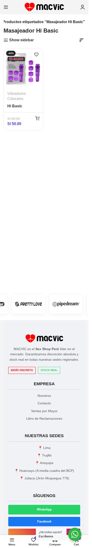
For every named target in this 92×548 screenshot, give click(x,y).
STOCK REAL (49, 370)
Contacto (44, 403)
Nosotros (44, 395)
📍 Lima (44, 448)
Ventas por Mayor (44, 411)
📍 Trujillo (44, 455)
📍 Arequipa (44, 463)
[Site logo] (44, 7)
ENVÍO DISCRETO (22, 370)
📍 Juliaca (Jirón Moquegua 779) (44, 478)
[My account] (82, 7)
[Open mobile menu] (6, 7)
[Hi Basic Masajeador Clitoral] (23, 68)
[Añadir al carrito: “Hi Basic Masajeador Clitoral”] (37, 118)
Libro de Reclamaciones (44, 418)
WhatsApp (44, 509)
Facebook (44, 521)
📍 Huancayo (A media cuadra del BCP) (44, 471)
